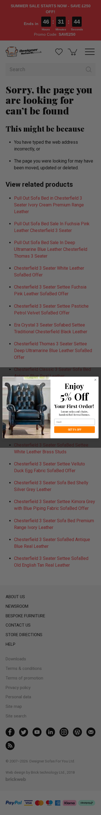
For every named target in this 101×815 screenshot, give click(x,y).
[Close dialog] (95, 380)
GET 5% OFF (74, 429)
